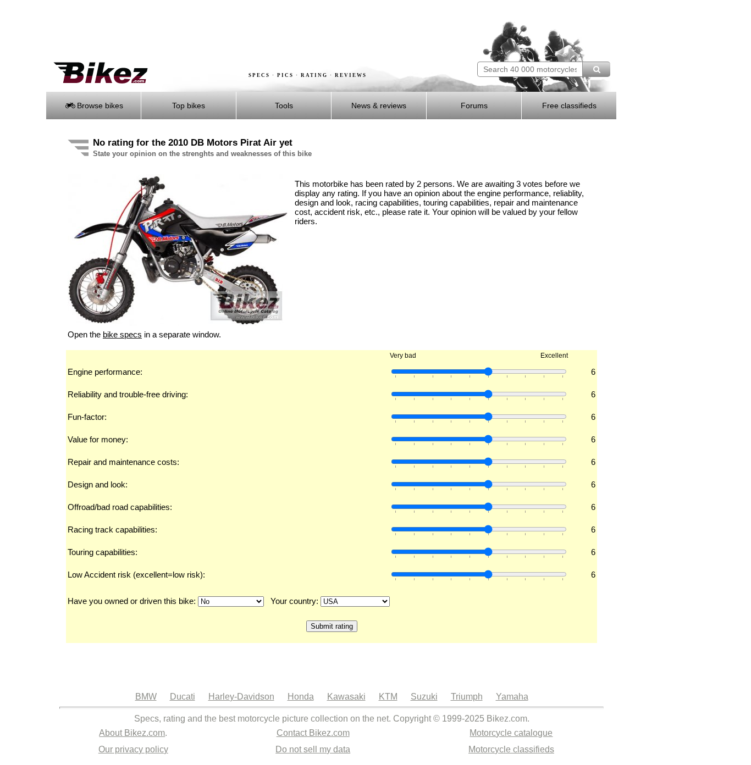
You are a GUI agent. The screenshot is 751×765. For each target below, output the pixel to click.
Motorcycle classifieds (511, 749)
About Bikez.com (132, 733)
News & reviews (378, 105)
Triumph (467, 696)
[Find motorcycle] (596, 69)
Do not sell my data (312, 749)
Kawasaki (346, 696)
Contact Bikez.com (313, 733)
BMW (146, 696)
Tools (284, 105)
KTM (388, 696)
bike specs (122, 334)
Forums (474, 105)
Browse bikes (99, 105)
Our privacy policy (133, 749)
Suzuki (424, 696)
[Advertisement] (246, 31)
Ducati (182, 696)
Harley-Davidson (241, 696)
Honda (301, 696)
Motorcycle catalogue (511, 733)
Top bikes (188, 105)
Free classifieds (569, 105)
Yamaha (512, 696)
